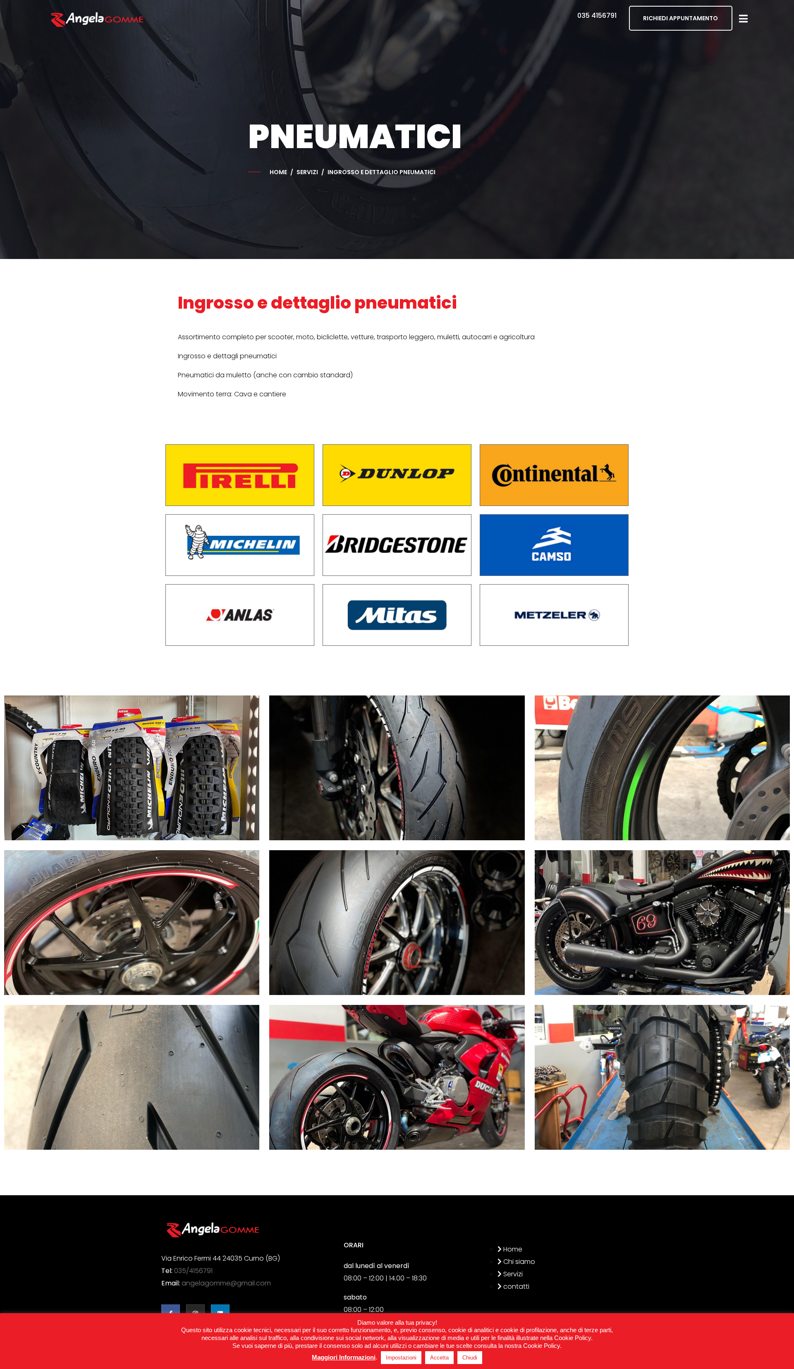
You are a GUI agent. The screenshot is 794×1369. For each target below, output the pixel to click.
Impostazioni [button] (401, 1358)
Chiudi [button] (469, 1358)
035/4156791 (193, 1270)
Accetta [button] (439, 1358)
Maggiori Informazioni (343, 1357)
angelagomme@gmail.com (226, 1283)
